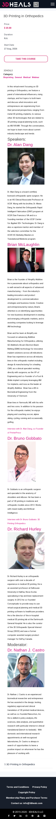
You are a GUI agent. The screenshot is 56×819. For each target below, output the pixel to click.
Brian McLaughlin (23, 244)
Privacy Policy (39, 787)
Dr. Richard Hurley (24, 529)
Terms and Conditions (18, 787)
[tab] (28, 764)
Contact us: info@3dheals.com (26, 803)
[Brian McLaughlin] (25, 260)
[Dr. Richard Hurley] (25, 550)
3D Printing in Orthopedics (19, 764)
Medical (27, 77)
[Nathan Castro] (25, 670)
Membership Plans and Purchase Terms (26, 798)
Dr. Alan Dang (20, 144)
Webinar (35, 77)
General (18, 77)
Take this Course (25, 59)
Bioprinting (8, 77)
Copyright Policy (26, 792)
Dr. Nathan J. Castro (25, 650)
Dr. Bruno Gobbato (24, 438)
